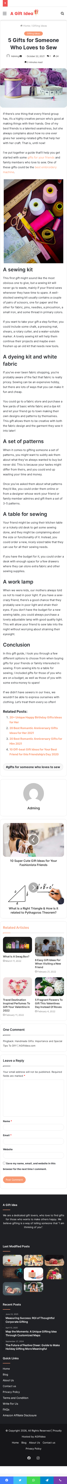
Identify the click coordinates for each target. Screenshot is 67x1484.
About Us (8, 1380)
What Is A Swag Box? (16, 956)
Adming (15, 56)
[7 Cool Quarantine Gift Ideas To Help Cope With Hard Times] (33, 1274)
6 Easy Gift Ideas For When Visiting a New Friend (48, 963)
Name (7, 1121)
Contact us (9, 1386)
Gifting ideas (39, 25)
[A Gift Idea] (24, 13)
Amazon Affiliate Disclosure (19, 1415)
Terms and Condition (15, 1397)
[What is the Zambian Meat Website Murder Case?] (54, 1260)
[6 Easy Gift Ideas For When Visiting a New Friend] (49, 946)
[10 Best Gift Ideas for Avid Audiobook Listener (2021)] (33, 1287)
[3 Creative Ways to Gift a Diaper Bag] (12, 1289)
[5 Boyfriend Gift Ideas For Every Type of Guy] (54, 1273)
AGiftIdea (40, 1436)
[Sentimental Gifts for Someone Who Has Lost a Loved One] (12, 1272)
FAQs (6, 1409)
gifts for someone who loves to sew (34, 767)
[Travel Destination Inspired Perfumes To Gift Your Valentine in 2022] (17, 986)
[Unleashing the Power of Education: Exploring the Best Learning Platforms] (12, 1260)
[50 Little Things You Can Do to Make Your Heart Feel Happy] (33, 1260)
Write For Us (10, 1403)
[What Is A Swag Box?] (17, 945)
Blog (5, 1374)
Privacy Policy (11, 1391)
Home (26, 25)
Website (8, 1149)
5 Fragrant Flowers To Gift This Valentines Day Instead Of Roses (49, 1003)
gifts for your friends (41, 157)
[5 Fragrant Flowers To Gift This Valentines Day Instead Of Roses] (49, 986)
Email (7, 1135)
